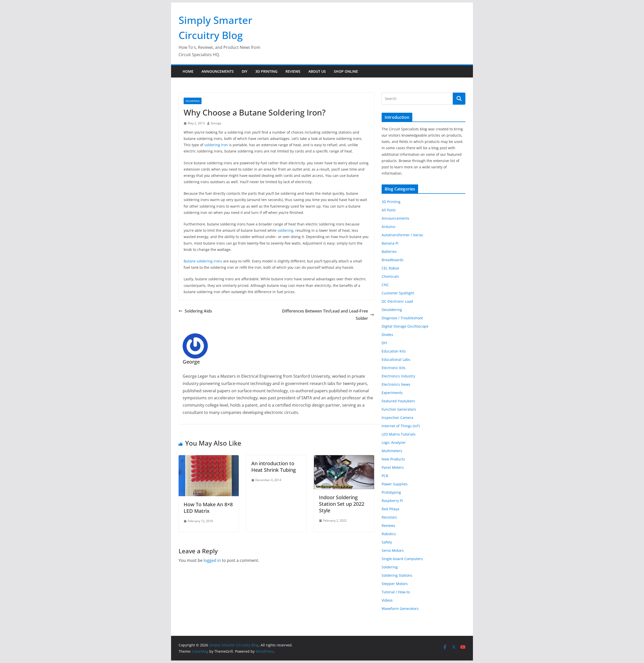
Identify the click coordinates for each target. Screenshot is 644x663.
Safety (387, 542)
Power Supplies (395, 484)
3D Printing (266, 71)
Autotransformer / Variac (402, 234)
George (216, 123)
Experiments (392, 392)
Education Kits (394, 351)
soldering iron (216, 144)
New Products (393, 459)
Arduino (388, 226)
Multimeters (392, 450)
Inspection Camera (397, 417)
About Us (317, 71)
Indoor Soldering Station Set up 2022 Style (341, 504)
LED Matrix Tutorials (399, 434)
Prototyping (391, 492)
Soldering (192, 101)
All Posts (389, 210)
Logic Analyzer (394, 442)
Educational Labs (396, 359)
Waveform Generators (400, 608)
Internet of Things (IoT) (401, 425)
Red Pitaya (390, 508)
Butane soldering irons (203, 261)
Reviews (293, 71)
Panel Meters (393, 467)
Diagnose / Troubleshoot (402, 318)
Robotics (389, 533)
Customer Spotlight (398, 293)
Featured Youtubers (398, 401)
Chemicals (390, 276)
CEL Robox (390, 268)
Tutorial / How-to (396, 592)
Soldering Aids (198, 311)
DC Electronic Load (397, 301)
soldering (285, 230)
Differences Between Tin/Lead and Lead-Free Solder (325, 314)
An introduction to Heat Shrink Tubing (273, 466)
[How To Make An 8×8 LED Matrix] (209, 458)
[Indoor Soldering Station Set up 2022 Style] (344, 458)
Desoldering (392, 309)
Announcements (218, 71)
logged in (212, 560)
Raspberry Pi (392, 500)
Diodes (387, 334)
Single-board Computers (402, 558)
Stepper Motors (395, 583)
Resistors (389, 517)
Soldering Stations (397, 575)
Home (188, 71)
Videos (387, 600)
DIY (244, 71)
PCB (385, 475)
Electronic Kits (394, 367)
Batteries (389, 251)
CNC (385, 284)
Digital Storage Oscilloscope (405, 326)
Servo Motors (393, 550)
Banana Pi (390, 243)
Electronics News (396, 384)
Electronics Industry (398, 376)
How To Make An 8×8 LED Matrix (208, 507)
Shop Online (346, 71)
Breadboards (393, 259)
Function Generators (399, 409)
